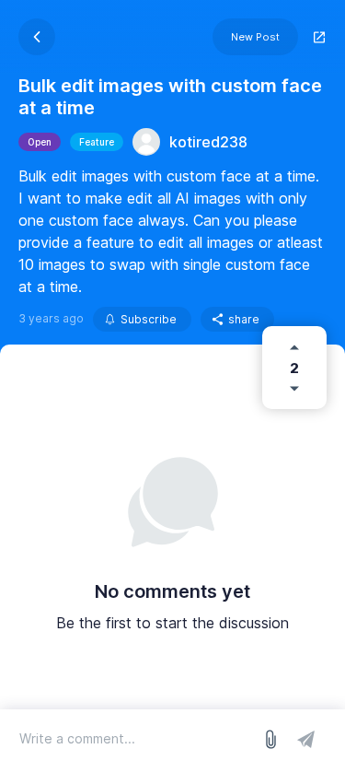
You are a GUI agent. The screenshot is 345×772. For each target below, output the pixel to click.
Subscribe (149, 319)
